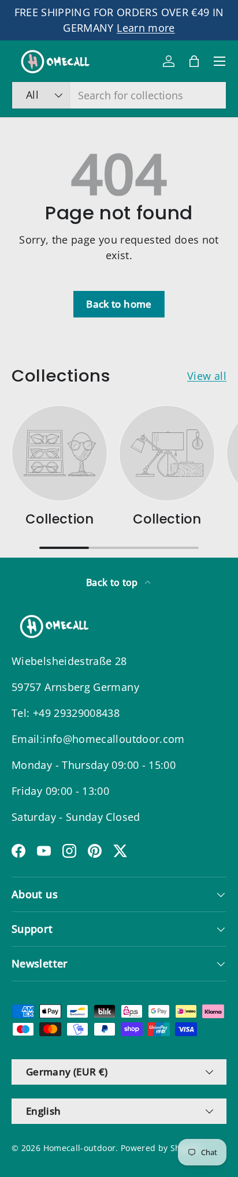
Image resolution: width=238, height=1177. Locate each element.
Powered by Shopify (160, 1148)
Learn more (146, 28)
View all (206, 376)
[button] (194, 61)
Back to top (113, 582)
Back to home (118, 304)
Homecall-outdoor (79, 1148)
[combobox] (119, 95)
